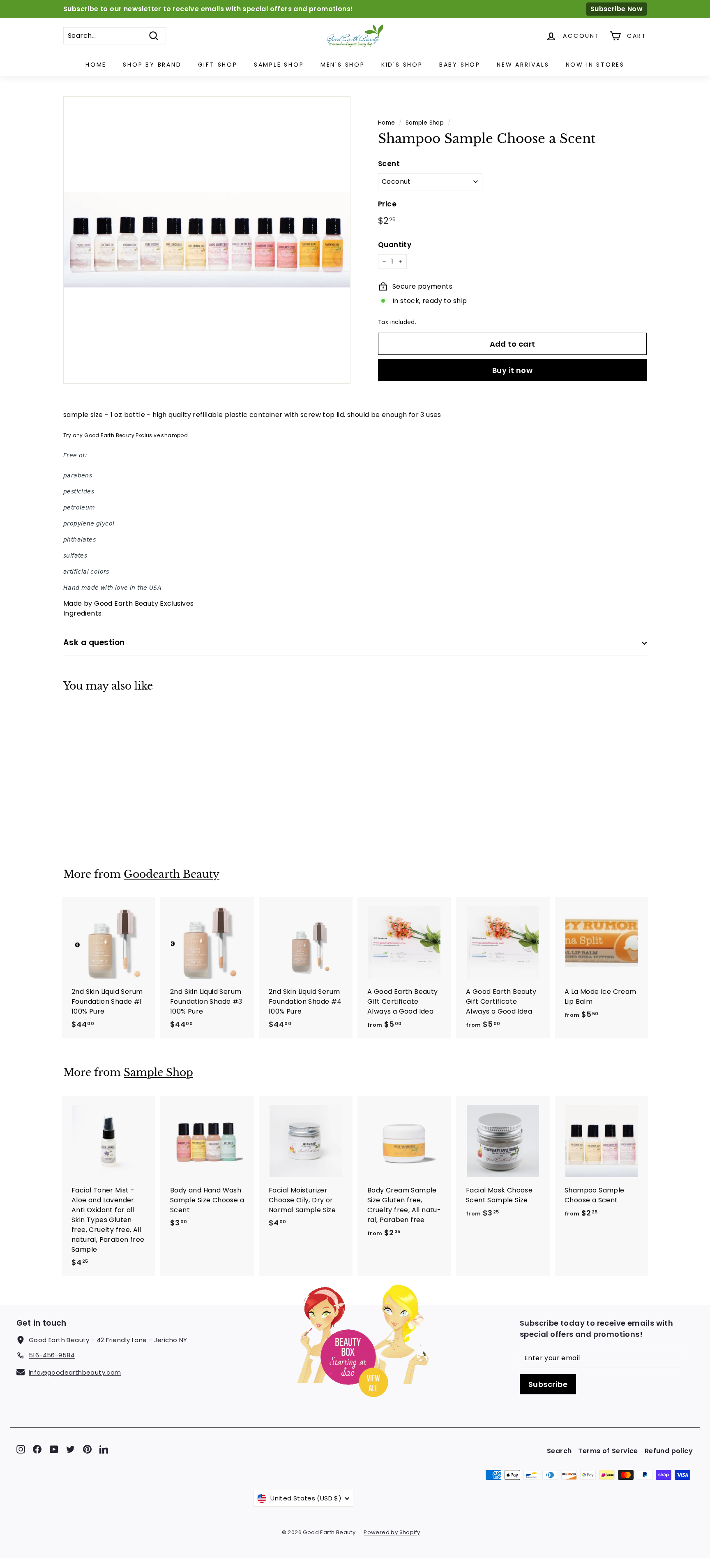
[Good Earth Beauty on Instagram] (20, 1449)
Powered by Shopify (392, 1532)
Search (559, 1451)
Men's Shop (342, 64)
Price (387, 204)
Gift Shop (217, 64)
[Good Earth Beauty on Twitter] (70, 1449)
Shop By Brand (152, 64)
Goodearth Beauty (171, 874)
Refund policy (669, 1451)
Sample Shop (279, 64)
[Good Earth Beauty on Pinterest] (87, 1449)
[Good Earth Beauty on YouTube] (54, 1449)
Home (95, 64)
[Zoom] (207, 240)
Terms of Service (608, 1451)
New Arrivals (523, 64)
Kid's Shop (402, 64)
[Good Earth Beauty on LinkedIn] (103, 1449)
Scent (389, 164)
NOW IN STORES (595, 64)
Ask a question (94, 642)
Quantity (394, 245)
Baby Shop (459, 64)
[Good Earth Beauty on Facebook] (37, 1449)
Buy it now (512, 370)
